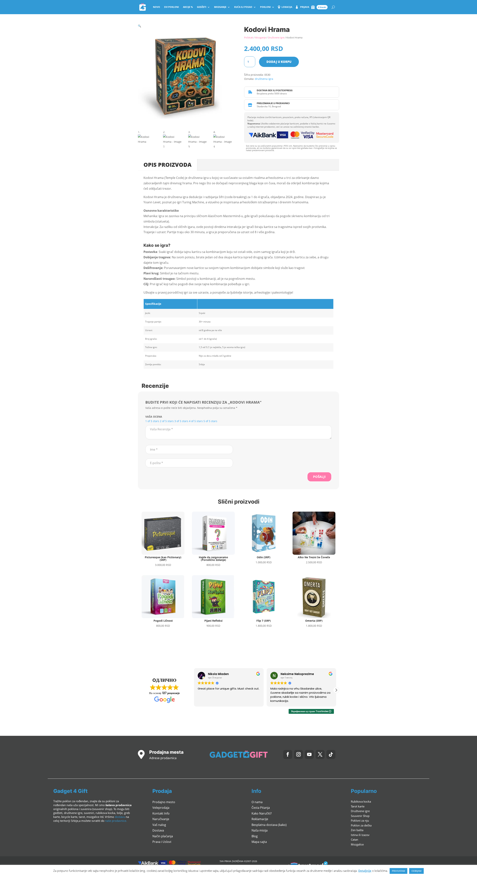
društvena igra (264, 79)
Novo (156, 7)
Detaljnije (364, 871)
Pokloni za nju (360, 820)
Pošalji (319, 476)
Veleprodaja (160, 808)
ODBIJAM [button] (416, 871)
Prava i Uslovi (161, 842)
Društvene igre (360, 811)
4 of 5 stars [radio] (196, 421)
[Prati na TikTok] (330, 754)
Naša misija (260, 830)
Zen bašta (357, 830)
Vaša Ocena (153, 416)
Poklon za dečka (361, 825)
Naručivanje (160, 819)
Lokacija (287, 7)
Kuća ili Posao (243, 7)
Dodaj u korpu (278, 62)
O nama (257, 802)
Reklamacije (260, 819)
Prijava (304, 7)
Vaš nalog (159, 825)
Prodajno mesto (163, 802)
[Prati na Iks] (320, 754)
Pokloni (265, 7)
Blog (255, 836)
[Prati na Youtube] (309, 754)
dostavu (120, 817)
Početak (248, 37)
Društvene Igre (276, 37)
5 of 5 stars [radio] (210, 421)
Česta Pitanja (261, 808)
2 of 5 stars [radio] (167, 421)
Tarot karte (357, 806)
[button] (139, 26)
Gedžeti (201, 7)
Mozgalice (357, 844)
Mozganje (220, 7)
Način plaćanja (162, 836)
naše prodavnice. (116, 821)
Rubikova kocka (361, 801)
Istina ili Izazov (360, 835)
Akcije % (188, 7)
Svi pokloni (171, 7)
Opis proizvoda (167, 164)
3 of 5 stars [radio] (181, 421)
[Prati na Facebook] (287, 754)
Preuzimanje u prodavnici (273, 103)
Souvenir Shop (360, 816)
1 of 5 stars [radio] (152, 421)
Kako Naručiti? (262, 813)
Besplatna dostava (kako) (269, 825)
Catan (354, 839)
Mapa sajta (259, 842)
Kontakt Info (161, 813)
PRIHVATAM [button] (398, 871)
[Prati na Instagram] (298, 754)
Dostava (158, 830)
